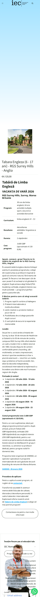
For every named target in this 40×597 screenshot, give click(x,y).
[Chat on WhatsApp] (34, 591)
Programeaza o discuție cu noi (19, 553)
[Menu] (2, 3)
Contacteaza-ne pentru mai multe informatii (20, 513)
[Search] (32, 3)
